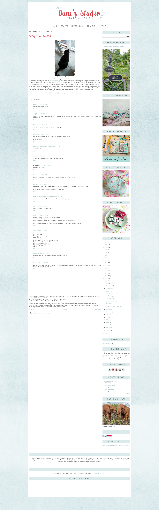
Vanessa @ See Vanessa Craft (41, 146)
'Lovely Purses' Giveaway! (113, 301)
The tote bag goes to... (112, 296)
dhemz (35, 215)
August (108, 312)
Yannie (35, 175)
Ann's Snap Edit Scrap (110, 381)
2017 (106, 263)
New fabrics (109, 303)
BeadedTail (36, 134)
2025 (106, 245)
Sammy (84, 93)
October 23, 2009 (43, 215)
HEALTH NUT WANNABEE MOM (42, 196)
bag (63, 93)
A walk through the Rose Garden (113, 47)
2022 (106, 250)
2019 (106, 257)
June (107, 317)
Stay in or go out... (111, 298)
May (107, 319)
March (108, 325)
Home (54, 26)
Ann (34, 156)
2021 (106, 252)
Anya (34, 231)
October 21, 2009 (43, 104)
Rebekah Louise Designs (98, 473)
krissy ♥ (35, 104)
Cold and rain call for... (112, 293)
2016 (106, 265)
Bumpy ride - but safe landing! (114, 306)
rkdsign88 (36, 253)
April (107, 322)
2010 (106, 281)
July (107, 314)
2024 (106, 247)
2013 (106, 273)
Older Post (98, 309)
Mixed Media (77, 26)
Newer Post (32, 309)
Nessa (35, 184)
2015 (106, 268)
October (108, 291)
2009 (106, 283)
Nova (34, 206)
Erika (34, 125)
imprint (102, 26)
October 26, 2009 (44, 253)
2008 (106, 333)
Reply (34, 109)
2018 (106, 260)
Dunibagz (69, 93)
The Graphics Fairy (109, 385)
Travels (91, 26)
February (108, 327)
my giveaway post (75, 88)
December (109, 286)
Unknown (36, 263)
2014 (106, 270)
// (112, 436)
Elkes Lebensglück (109, 389)
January (108, 330)
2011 (106, 278)
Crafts (64, 26)
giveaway (77, 93)
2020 (106, 255)
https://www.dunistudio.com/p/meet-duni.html (116, 445)
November (109, 288)
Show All (128, 393)
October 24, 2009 (42, 231)
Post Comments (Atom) (43, 313)
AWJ (34, 114)
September (109, 309)
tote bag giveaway (55, 80)
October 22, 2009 (46, 165)
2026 (106, 242)
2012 (106, 276)
